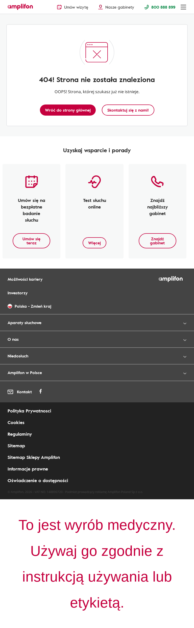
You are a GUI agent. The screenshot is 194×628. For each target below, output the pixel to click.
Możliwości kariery (25, 279)
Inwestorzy (18, 293)
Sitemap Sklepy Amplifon (34, 457)
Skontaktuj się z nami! (128, 110)
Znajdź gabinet (157, 241)
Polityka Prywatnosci (29, 410)
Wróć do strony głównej (68, 110)
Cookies (16, 422)
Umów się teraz (31, 241)
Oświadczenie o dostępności (38, 480)
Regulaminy (20, 434)
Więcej (94, 243)
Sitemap (16, 445)
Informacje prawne (28, 468)
